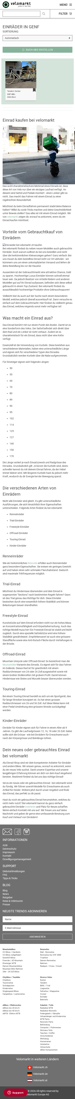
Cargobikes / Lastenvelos (14, 994)
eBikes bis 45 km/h (11, 1011)
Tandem (43, 983)
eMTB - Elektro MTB (11, 1013)
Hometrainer (45, 1041)
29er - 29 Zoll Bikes (11, 972)
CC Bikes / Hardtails (11, 952)
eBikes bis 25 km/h (11, 1008)
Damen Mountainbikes (12, 966)
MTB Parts (45, 1019)
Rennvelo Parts (46, 1022)
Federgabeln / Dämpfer (50, 1013)
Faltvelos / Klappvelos (49, 991)
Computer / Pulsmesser (50, 1027)
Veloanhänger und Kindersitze (53, 1016)
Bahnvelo (44, 999)
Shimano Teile (46, 1030)
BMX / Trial (45, 986)
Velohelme (44, 1044)
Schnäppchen (8, 986)
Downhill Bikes (9, 958)
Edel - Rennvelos (47, 952)
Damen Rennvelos (48, 960)
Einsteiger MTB (9, 963)
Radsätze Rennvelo (48, 1011)
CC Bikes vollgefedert (12, 955)
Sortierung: (11, 31)
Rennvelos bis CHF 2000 (50, 955)
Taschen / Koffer (47, 1033)
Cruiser (43, 994)
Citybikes (7, 980)
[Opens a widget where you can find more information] (15, 1093)
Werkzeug (44, 1039)
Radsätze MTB (46, 1008)
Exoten (43, 980)
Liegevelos (44, 988)
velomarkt (12, 216)
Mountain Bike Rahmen (13, 969)
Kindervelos (8, 988)
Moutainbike (9, 664)
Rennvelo (33, 563)
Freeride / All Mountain (13, 960)
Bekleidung (45, 1025)
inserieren (30, 806)
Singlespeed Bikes (11, 991)
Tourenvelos (8, 983)
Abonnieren (37, 936)
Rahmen (43, 963)
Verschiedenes (46, 1036)
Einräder (43, 997)
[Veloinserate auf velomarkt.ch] (17, 4)
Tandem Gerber (14, 91)
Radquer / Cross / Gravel (51, 966)
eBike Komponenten (49, 1050)
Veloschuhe (45, 1047)
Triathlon (44, 958)
